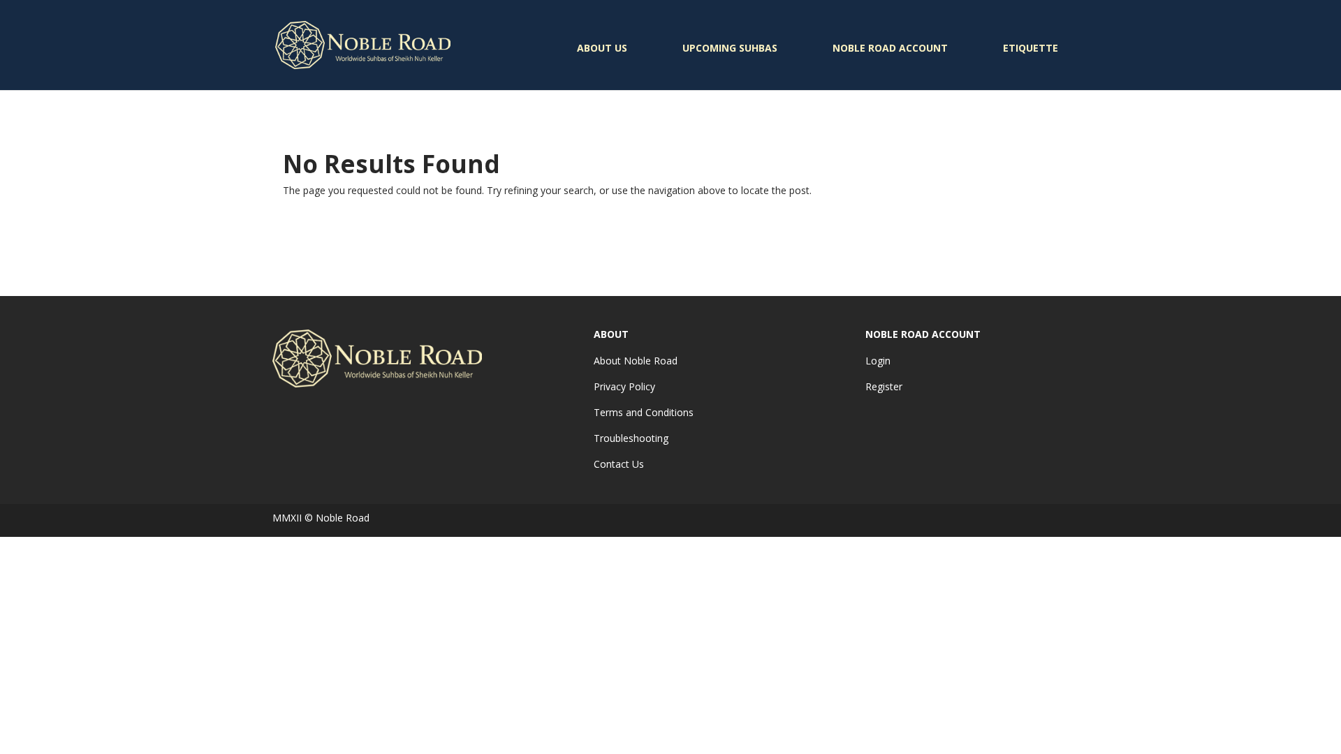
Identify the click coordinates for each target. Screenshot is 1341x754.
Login (878, 360)
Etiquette (1030, 47)
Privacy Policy (624, 386)
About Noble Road (635, 360)
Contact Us (619, 464)
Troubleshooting (631, 438)
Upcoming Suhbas (729, 47)
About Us (602, 47)
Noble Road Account (890, 47)
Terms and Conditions (644, 412)
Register (883, 386)
